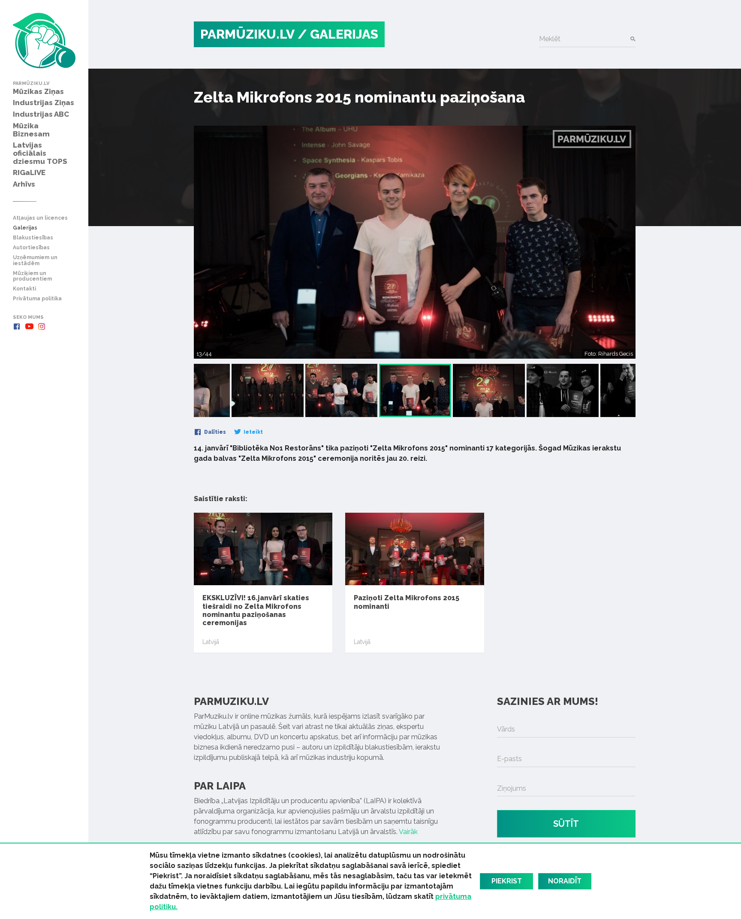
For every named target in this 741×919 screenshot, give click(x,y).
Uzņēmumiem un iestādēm (35, 260)
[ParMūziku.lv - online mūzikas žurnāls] (44, 40)
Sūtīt (566, 824)
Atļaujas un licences (40, 218)
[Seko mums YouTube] (29, 326)
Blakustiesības (33, 238)
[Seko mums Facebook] (17, 326)
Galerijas (25, 228)
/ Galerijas (338, 34)
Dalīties (214, 432)
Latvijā (210, 641)
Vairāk (408, 832)
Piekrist (506, 881)
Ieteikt (252, 432)
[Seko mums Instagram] (41, 326)
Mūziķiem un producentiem (32, 276)
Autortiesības (31, 248)
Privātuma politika (37, 299)
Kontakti (24, 289)
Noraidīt (564, 881)
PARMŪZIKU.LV (247, 34)
